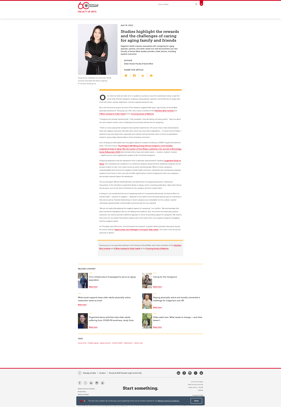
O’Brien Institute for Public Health (127, 248)
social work (82, 343)
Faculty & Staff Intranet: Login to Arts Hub (125, 373)
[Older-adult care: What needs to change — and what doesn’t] (147, 321)
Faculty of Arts (87, 11)
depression (128, 343)
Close (196, 401)
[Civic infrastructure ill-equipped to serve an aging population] (83, 280)
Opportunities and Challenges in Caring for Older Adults (136, 229)
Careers (102, 373)
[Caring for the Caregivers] (147, 280)
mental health (117, 343)
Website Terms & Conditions (168, 401)
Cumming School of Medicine (157, 248)
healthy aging (93, 343)
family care (138, 343)
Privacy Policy (82, 391)
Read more (93, 286)
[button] (127, 75)
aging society (105, 343)
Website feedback (83, 394)
